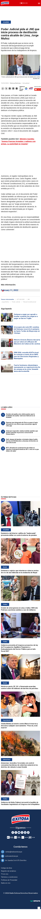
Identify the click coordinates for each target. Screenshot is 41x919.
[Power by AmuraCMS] (35, 901)
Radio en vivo (5, 883)
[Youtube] (19, 832)
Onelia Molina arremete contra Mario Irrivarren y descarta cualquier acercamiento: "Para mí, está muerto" (19, 726)
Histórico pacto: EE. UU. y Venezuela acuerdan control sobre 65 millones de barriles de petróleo (19, 687)
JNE (28, 299)
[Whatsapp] (2, 88)
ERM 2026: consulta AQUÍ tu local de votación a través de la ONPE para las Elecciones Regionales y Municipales (26, 355)
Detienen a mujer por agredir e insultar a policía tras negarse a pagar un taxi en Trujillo (26, 316)
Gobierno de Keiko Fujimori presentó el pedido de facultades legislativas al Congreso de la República (20, 803)
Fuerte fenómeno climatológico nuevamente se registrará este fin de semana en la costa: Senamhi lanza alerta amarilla (27, 368)
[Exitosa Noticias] (5, 3)
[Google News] (25, 832)
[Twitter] (6, 88)
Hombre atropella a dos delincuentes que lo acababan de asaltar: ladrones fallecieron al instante (20, 415)
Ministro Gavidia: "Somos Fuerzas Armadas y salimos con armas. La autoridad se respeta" (18, 141)
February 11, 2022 (9, 290)
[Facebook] (9, 88)
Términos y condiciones (9, 877)
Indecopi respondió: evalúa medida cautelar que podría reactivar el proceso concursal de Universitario (22, 432)
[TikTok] (28, 832)
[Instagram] (22, 832)
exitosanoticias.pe (11, 856)
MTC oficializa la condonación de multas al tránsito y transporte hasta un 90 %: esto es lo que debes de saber (22, 449)
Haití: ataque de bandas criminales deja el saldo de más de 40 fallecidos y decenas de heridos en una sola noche (22, 441)
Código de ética (6, 868)
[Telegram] (16, 88)
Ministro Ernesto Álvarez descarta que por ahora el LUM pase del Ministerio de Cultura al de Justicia (27, 342)
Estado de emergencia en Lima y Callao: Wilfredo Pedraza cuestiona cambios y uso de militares (19, 609)
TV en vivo (4, 874)
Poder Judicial (16, 302)
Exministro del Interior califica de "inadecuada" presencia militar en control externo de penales (19, 534)
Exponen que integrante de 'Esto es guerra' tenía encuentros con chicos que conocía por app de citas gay (22, 424)
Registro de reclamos (8, 871)
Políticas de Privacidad (9, 880)
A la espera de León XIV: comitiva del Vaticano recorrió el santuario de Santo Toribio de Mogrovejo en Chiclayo (27, 330)
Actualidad (6, 22)
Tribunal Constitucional (29, 302)
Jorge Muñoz (5, 302)
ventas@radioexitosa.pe (13, 852)
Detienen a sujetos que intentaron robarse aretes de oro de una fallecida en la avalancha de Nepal (20, 572)
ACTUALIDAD (21, 299)
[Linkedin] (13, 88)
